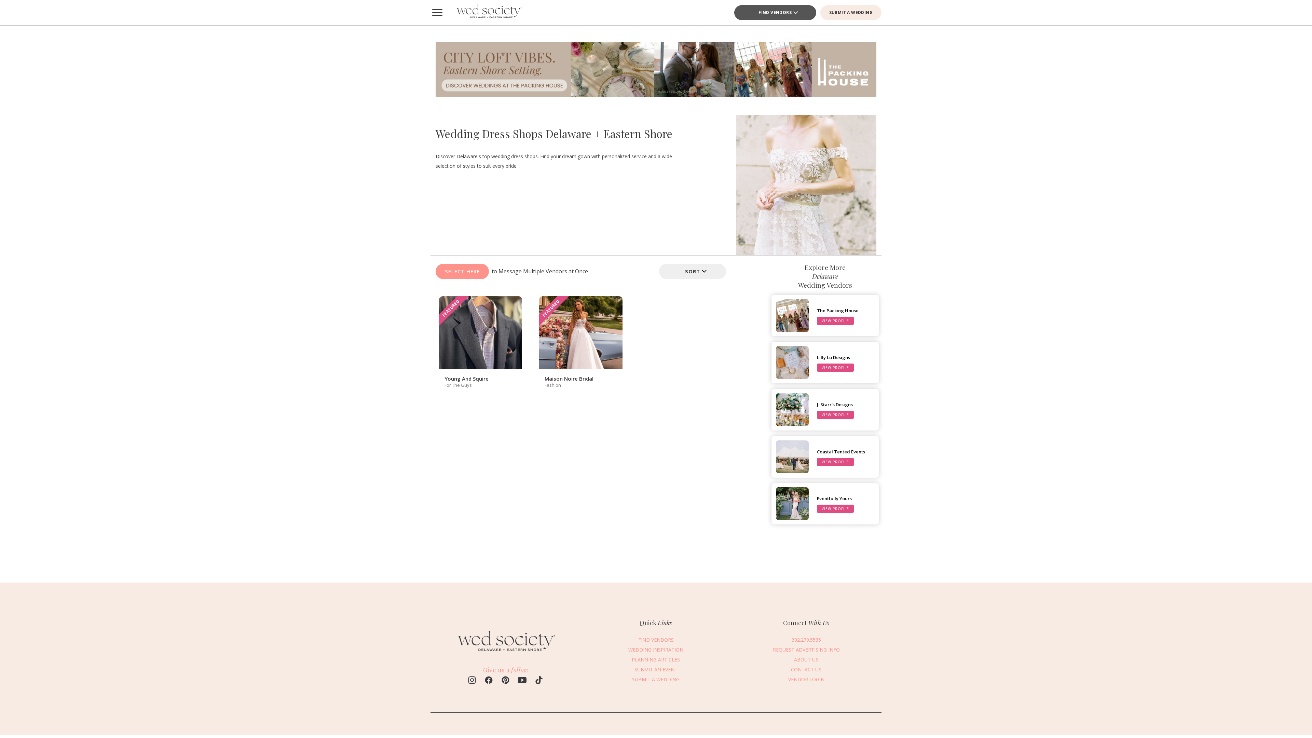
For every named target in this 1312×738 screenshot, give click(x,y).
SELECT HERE (462, 271)
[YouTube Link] (522, 681)
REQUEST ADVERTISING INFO (806, 649)
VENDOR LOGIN (806, 679)
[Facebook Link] (488, 681)
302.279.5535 (806, 640)
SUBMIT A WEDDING (851, 12)
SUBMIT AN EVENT (656, 669)
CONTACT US (806, 669)
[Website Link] (505, 652)
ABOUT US (806, 659)
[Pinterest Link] (505, 681)
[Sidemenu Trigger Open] (437, 12)
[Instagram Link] (472, 681)
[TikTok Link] (539, 681)
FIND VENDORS (775, 12)
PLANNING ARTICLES (656, 659)
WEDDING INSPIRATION (655, 649)
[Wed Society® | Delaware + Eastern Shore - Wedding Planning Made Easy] (488, 12)
